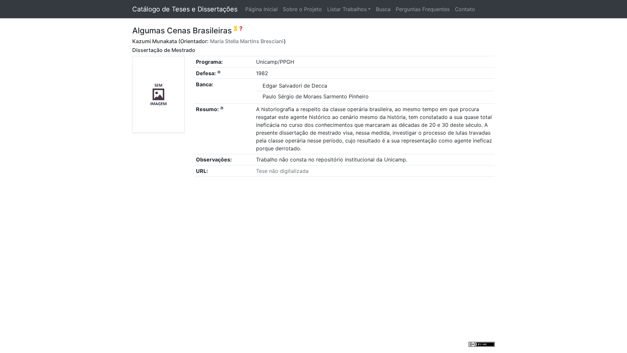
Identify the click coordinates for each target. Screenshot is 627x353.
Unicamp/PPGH (275, 62)
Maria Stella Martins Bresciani (247, 41)
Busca (383, 9)
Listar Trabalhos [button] (347, 9)
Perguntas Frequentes (423, 9)
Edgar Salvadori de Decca (295, 85)
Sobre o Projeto (302, 9)
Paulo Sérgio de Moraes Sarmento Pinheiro (316, 96)
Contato (465, 9)
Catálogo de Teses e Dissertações (184, 9)
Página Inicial (261, 9)
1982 (262, 73)
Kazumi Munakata (154, 41)
